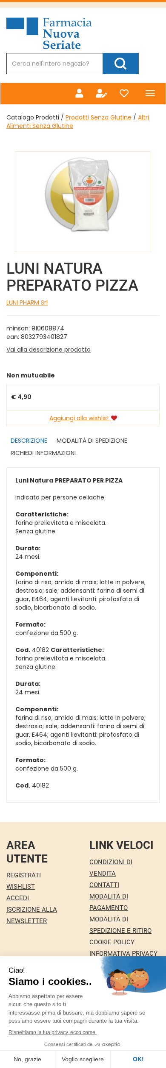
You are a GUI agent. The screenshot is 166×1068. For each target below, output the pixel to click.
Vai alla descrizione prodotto (48, 349)
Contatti (104, 885)
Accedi (17, 898)
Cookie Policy (112, 942)
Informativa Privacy (123, 953)
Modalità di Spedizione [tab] (92, 440)
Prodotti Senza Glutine (99, 117)
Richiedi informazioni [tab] (43, 453)
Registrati (23, 875)
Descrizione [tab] (29, 440)
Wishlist (20, 886)
